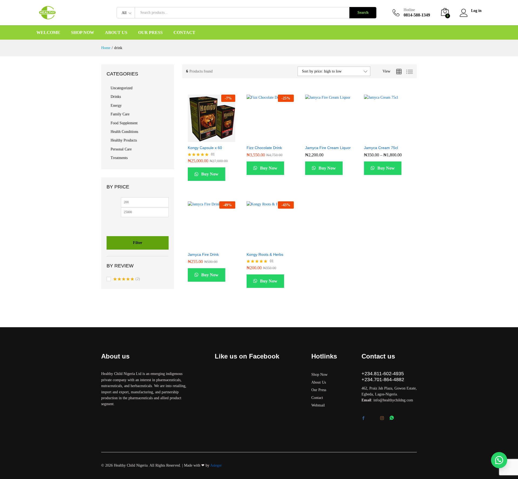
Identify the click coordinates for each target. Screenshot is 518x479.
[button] (198, 138)
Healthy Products (124, 140)
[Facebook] (363, 419)
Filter (137, 243)
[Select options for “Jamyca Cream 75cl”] (374, 138)
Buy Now (209, 174)
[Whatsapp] (392, 418)
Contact (184, 32)
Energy (116, 106)
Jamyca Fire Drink (203, 254)
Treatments (119, 158)
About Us (116, 32)
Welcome (48, 32)
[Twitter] (372, 419)
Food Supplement (124, 123)
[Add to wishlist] (223, 138)
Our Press (150, 32)
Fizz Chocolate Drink (264, 148)
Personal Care (121, 149)
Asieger (216, 465)
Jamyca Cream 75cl (381, 148)
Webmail (318, 405)
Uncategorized (121, 88)
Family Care (120, 114)
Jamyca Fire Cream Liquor (328, 148)
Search (363, 13)
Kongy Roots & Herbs (265, 254)
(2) (126, 279)
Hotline (409, 10)
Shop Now (82, 32)
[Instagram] (382, 418)
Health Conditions (124, 132)
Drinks (116, 97)
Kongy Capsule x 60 (205, 148)
